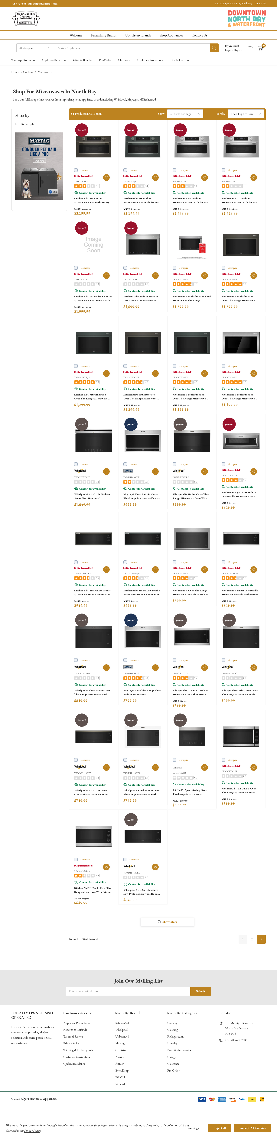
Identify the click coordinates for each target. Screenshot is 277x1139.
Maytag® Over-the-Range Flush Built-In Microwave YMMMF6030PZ (142, 692)
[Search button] (214, 47)
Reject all (219, 1128)
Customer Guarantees (76, 1057)
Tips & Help (177, 60)
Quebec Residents (74, 1064)
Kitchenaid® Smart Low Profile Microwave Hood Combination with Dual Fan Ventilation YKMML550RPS (240, 593)
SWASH (120, 1077)
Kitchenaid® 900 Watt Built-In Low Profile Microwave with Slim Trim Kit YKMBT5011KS (239, 494)
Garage (171, 1057)
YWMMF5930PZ (230, 673)
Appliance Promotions (76, 1023)
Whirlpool (121, 1030)
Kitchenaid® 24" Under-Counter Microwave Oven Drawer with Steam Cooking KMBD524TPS (93, 299)
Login (228, 50)
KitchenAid (122, 1023)
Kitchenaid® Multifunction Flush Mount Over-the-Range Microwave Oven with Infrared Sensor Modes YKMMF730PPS (192, 299)
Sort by (221, 113)
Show (161, 113)
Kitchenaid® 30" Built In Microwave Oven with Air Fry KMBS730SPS (190, 200)
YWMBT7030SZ (82, 477)
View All (120, 1084)
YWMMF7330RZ (181, 477)
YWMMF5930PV (82, 673)
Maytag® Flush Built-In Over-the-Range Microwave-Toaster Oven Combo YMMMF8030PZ (141, 496)
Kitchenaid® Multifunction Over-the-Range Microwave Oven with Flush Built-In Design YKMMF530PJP (93, 397)
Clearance (173, 1064)
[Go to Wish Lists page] (250, 48)
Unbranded (122, 1036)
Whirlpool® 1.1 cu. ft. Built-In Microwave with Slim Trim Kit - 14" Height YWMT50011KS (191, 692)
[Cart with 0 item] (260, 48)
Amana (119, 1057)
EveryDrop (122, 1070)
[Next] (261, 939)
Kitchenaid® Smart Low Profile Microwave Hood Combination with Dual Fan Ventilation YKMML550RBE (92, 593)
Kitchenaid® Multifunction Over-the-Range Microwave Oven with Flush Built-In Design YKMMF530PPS (240, 397)
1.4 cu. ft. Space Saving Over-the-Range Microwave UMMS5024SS (190, 792)
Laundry (172, 1043)
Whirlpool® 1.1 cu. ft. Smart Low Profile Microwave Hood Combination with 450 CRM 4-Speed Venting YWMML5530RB (141, 892)
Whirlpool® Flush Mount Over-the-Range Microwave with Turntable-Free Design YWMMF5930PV (92, 692)
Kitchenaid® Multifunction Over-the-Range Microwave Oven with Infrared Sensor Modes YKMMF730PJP (189, 397)
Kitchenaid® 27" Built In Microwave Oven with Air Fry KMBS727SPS (239, 200)
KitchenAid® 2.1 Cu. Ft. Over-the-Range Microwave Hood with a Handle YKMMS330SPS (239, 791)
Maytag (120, 1043)
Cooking (172, 1023)
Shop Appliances (21, 60)
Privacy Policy (71, 1043)
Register (238, 50)
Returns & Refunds (75, 1030)
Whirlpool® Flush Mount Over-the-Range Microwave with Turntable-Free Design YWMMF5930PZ (240, 692)
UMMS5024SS (179, 772)
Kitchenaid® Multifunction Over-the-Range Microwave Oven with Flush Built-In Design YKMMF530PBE (240, 299)
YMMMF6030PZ (131, 673)
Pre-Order (173, 1070)
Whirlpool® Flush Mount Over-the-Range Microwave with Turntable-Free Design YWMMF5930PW (141, 792)
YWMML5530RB (131, 872)
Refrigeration (175, 1036)
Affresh (119, 1064)
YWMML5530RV (82, 773)
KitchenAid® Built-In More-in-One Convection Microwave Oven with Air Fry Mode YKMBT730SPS (141, 299)
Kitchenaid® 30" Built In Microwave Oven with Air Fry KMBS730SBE (91, 200)
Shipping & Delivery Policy (79, 1050)
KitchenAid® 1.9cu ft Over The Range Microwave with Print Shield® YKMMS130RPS (92, 890)
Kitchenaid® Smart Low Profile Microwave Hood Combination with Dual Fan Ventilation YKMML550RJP (141, 593)
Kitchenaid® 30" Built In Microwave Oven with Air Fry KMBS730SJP (141, 200)
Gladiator (121, 1050)
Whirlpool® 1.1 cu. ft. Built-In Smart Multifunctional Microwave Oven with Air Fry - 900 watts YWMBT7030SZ (92, 496)
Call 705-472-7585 (236, 1040)
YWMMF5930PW (131, 773)
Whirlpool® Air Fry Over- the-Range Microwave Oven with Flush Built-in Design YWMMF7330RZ (191, 496)
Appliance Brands (52, 60)
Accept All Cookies (253, 1128)
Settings (193, 1128)
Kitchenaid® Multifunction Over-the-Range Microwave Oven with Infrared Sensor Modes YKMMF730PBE (140, 397)
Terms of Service (73, 1036)
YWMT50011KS (180, 673)
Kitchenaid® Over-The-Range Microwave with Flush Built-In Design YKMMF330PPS (190, 593)
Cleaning (172, 1030)
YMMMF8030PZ (131, 477)
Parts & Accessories (179, 1050)
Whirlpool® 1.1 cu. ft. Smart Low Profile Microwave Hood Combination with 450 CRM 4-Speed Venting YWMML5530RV (92, 792)
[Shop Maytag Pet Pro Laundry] (39, 166)
